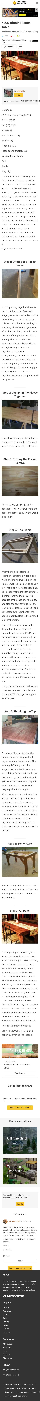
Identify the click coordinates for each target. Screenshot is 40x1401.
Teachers (6, 1332)
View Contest (20, 1073)
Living (5, 1325)
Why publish (8, 1344)
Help (5, 1351)
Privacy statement (12, 1388)
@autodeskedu (12, 1375)
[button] (3, 3)
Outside (6, 1329)
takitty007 (8, 32)
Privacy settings (28, 1388)
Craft (5, 1318)
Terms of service (30, 1384)
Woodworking (32, 32)
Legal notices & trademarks (16, 1396)
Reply (20, 1261)
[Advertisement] (20, 12)
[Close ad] (36, 10)
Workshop (19, 32)
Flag (7, 1256)
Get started (7, 1347)
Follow (18, 95)
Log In (20, 1204)
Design (6, 1314)
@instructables (12, 1369)
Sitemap (6, 1354)
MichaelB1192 (14, 1221)
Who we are (7, 1358)
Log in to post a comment (20, 1268)
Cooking (6, 1321)
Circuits (6, 1307)
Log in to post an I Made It (20, 1107)
